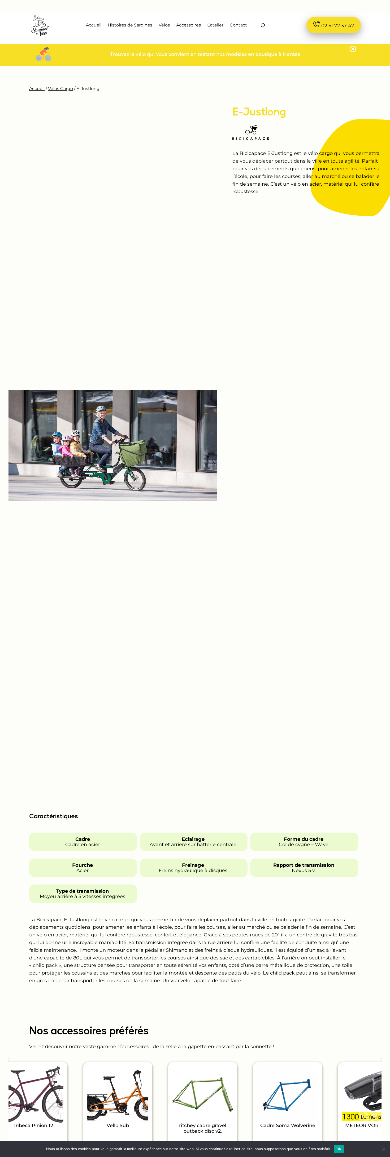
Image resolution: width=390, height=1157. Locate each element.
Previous (15, 1108)
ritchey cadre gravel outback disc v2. (202, 1128)
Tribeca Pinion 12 (33, 1125)
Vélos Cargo (60, 88)
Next (375, 1115)
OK (338, 1149)
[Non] (383, 1149)
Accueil (37, 88)
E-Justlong (259, 111)
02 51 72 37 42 (337, 26)
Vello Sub (118, 1125)
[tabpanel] (117, 1109)
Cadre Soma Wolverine (287, 1125)
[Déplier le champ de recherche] (262, 25)
